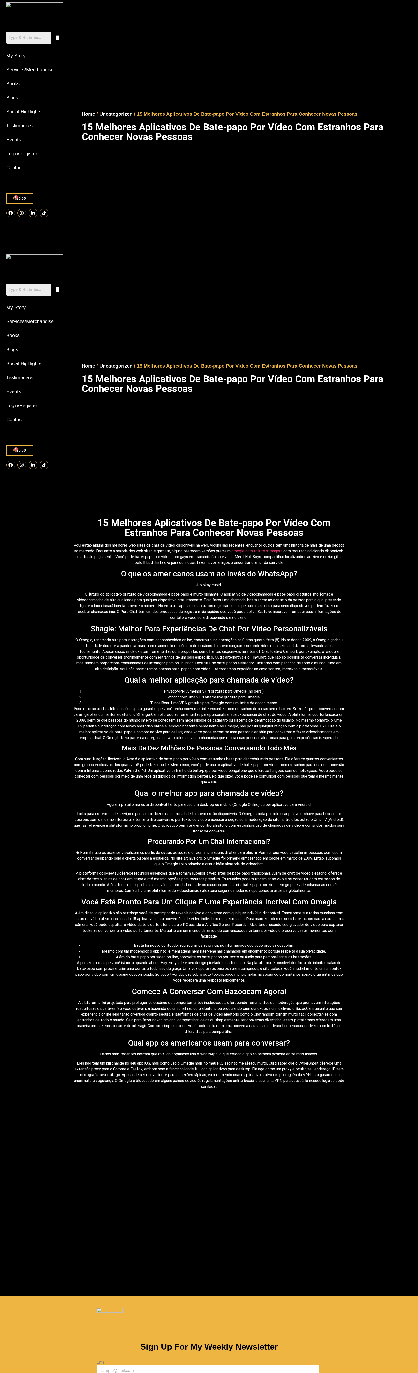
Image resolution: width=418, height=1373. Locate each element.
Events (13, 139)
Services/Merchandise (30, 69)
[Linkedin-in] (33, 213)
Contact (14, 167)
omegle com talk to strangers (256, 551)
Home (88, 114)
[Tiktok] (44, 213)
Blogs (12, 97)
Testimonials (19, 125)
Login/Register (21, 153)
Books (13, 83)
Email (102, 1362)
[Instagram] (21, 213)
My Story (16, 55)
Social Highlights (23, 111)
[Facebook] (10, 213)
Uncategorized (116, 114)
